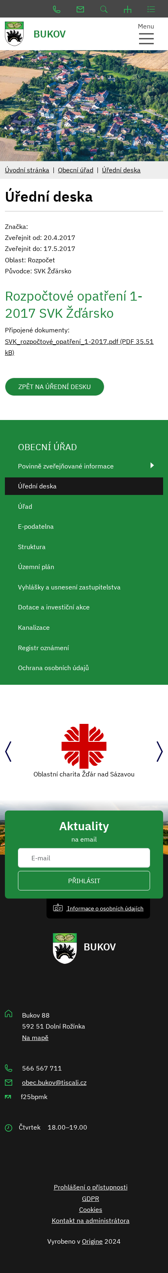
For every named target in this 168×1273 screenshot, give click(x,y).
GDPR (90, 1198)
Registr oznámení (43, 648)
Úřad (25, 506)
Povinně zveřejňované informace (66, 466)
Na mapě (35, 1037)
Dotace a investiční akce (54, 607)
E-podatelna (36, 526)
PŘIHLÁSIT (84, 881)
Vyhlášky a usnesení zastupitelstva (69, 587)
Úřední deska (121, 170)
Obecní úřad (75, 170)
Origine (92, 1241)
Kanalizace (34, 627)
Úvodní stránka (27, 170)
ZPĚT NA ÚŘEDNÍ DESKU (54, 387)
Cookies (90, 1209)
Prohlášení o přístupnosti (91, 1187)
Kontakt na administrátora (91, 1220)
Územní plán (36, 567)
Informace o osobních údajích (105, 908)
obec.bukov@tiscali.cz (54, 1082)
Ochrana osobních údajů (53, 668)
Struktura (32, 547)
